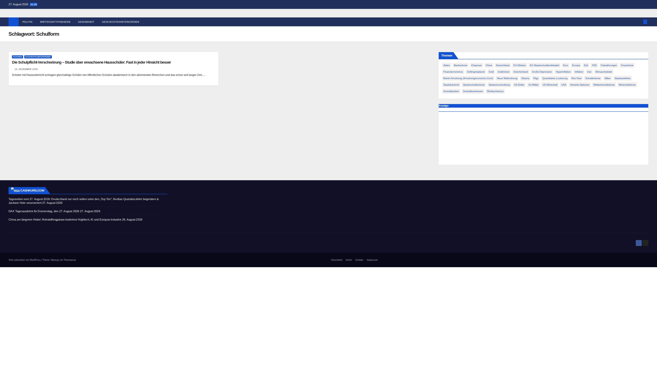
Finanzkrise (627, 65)
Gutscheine (336, 260)
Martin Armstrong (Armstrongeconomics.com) (468, 78)
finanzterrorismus (453, 71)
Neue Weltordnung (507, 78)
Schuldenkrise (593, 78)
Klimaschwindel (603, 71)
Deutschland (503, 65)
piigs (535, 78)
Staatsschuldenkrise (474, 84)
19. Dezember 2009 (26, 69)
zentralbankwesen (473, 91)
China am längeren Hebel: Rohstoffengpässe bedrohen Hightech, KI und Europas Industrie (65, 219)
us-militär (533, 84)
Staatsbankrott (451, 84)
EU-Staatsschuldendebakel (544, 65)
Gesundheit (86, 21)
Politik (27, 21)
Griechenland (520, 71)
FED (594, 65)
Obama (525, 78)
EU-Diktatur (519, 65)
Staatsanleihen (623, 78)
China (489, 65)
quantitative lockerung (555, 78)
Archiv (349, 260)
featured (17, 57)
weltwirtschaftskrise (604, 84)
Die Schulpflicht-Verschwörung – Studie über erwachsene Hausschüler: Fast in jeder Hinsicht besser (91, 62)
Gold (491, 71)
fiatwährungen (609, 65)
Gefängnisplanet (476, 71)
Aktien (446, 65)
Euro (565, 65)
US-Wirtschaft (550, 84)
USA (563, 84)
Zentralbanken (451, 91)
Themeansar (70, 260)
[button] (640, 21)
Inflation (579, 71)
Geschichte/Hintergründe (120, 21)
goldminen (504, 71)
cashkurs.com (32, 190)
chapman (476, 65)
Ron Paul (576, 78)
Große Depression (542, 71)
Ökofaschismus (495, 91)
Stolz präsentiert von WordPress (25, 260)
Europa (576, 65)
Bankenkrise (460, 65)
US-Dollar (519, 84)
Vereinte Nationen (579, 84)
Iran (589, 71)
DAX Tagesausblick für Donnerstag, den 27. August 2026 (44, 211)
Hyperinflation (563, 71)
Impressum (372, 260)
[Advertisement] (543, 139)
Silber (607, 78)
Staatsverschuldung (499, 84)
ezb (586, 65)
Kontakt (359, 260)
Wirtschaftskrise (627, 84)
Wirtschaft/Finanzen (55, 21)
